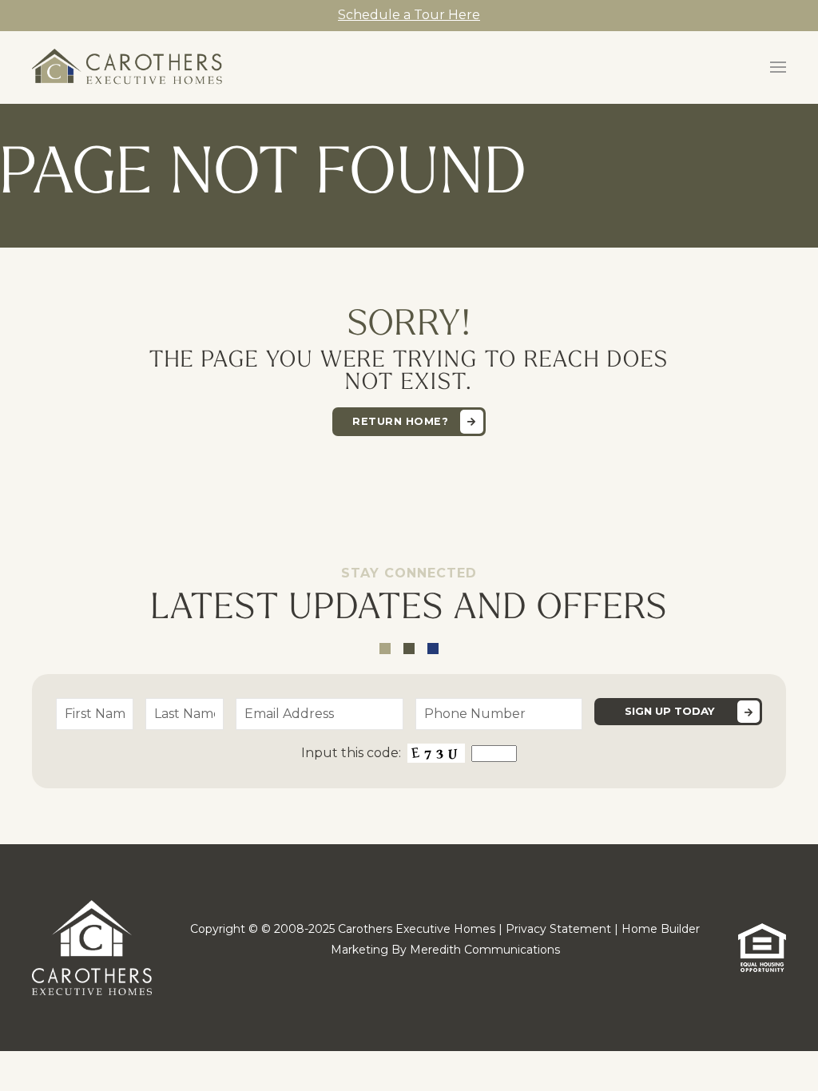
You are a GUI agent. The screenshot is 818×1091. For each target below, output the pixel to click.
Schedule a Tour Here (409, 14)
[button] (778, 67)
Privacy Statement (558, 929)
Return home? (400, 421)
